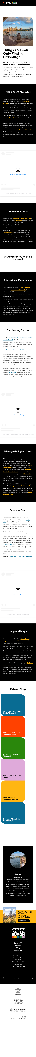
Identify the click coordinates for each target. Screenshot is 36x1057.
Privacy (18, 945)
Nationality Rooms (25, 287)
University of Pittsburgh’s (18, 290)
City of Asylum (12, 372)
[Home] (10, 3)
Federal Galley (7, 544)
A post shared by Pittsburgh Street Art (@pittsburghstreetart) (18, 434)
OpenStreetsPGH (8, 232)
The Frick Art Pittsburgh (24, 130)
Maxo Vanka (27, 474)
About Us (18, 950)
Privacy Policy (29, 978)
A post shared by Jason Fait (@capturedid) (18, 614)
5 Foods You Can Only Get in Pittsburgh (20, 556)
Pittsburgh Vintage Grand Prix (22, 218)
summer (30, 239)
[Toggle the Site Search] (29, 3)
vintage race (18, 220)
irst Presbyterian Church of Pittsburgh (19, 486)
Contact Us (18, 943)
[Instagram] (18, 899)
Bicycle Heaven (13, 118)
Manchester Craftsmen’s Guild (15, 350)
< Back (6, 13)
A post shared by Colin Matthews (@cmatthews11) (18, 193)
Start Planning (23, 920)
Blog (18, 948)
